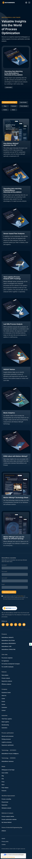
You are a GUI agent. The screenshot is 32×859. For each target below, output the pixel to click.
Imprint (3, 838)
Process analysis (6, 678)
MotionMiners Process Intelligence (10, 753)
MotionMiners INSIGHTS (7, 637)
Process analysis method (8, 816)
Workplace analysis (6, 808)
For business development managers (11, 663)
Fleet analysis (5, 675)
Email (3, 584)
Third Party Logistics (7, 718)
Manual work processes (7, 736)
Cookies (4, 844)
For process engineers (7, 657)
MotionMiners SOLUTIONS (8, 640)
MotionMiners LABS (6, 646)
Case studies (5, 772)
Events (3, 701)
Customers (4, 707)
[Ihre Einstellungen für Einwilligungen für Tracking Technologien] (30, 644)
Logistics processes (7, 742)
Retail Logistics (5, 721)
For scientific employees (7, 666)
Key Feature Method (6, 822)
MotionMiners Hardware (7, 761)
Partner (3, 704)
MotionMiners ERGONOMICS (9, 643)
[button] (26, 2)
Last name (4, 578)
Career (3, 698)
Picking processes (6, 739)
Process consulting (6, 799)
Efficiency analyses (6, 684)
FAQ (3, 778)
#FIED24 (4, 830)
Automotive (4, 727)
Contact (4, 710)
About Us (4, 695)
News (3, 784)
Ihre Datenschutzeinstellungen (15, 854)
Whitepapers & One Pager (8, 769)
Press (3, 781)
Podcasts (4, 790)
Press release (5, 787)
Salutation (4, 565)
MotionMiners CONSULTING (8, 649)
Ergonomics (4, 805)
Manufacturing (5, 724)
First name (4, 571)
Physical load (5, 802)
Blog (3, 775)
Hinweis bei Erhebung (8, 857)
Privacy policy (5, 841)
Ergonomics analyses (7, 681)
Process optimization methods (9, 819)
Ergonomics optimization (8, 745)
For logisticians (5, 660)
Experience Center (6, 692)
